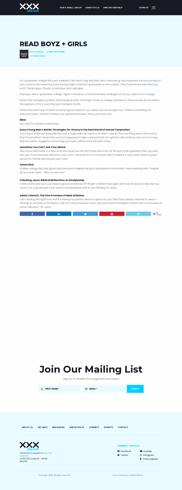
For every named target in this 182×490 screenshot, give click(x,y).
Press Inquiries (150, 459)
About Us (27, 427)
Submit (135, 389)
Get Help (42, 427)
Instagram (148, 455)
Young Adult (39, 56)
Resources (58, 427)
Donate (143, 7)
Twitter (124, 455)
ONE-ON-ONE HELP (112, 7)
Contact (123, 427)
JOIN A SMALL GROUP (71, 7)
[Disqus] (91, 252)
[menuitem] (70, 7)
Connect (94, 427)
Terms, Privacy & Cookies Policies (127, 475)
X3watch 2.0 (92, 7)
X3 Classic (38, 52)
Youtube (147, 451)
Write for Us (76, 427)
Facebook (125, 451)
